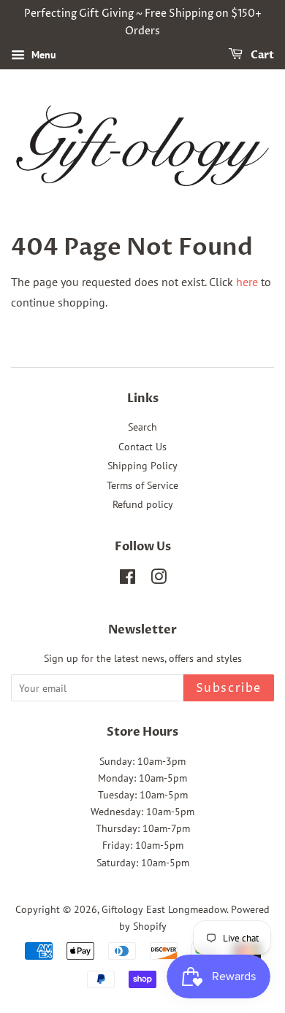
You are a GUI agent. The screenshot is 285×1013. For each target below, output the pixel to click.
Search (142, 427)
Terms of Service (142, 485)
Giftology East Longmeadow (164, 909)
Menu (42, 54)
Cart (261, 55)
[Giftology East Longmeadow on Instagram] (159, 579)
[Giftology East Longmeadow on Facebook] (127, 579)
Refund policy (143, 504)
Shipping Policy (142, 465)
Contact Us (142, 446)
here (247, 281)
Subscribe (229, 688)
